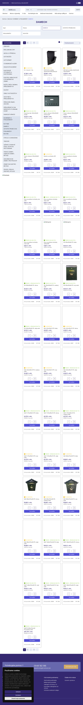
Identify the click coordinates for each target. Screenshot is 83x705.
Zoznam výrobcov (70, 680)
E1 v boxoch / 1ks (28, 70)
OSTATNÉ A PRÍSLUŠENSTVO (9, 98)
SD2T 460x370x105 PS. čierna (71, 542)
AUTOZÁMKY (8, 60)
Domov (71, 13)
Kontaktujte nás (33, 13)
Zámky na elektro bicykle (10, 165)
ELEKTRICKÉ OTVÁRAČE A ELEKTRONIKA (8, 72)
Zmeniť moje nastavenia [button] (18, 698)
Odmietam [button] (18, 695)
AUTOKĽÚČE (7, 57)
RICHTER (6, 134)
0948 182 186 (5, 3)
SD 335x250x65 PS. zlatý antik (32, 328)
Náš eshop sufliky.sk (61, 13)
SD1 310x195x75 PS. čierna (70, 328)
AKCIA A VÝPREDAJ (10, 53)
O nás (24, 13)
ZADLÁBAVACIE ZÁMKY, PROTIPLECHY (10, 160)
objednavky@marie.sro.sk (42, 668)
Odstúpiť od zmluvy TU (50, 684)
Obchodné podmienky (50, 680)
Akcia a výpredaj (15, 13)
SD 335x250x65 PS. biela (69, 242)
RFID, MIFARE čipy (9, 50)
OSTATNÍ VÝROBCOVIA (10, 129)
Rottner (6, 124)
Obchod (4, 13)
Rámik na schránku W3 (50, 156)
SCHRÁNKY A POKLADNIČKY (20, 19)
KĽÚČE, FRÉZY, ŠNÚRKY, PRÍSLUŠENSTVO (11, 85)
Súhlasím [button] (18, 691)
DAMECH (6, 126)
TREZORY (6, 141)
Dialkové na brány (10, 67)
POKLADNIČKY (8, 131)
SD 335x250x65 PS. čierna (31, 285)
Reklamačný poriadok (50, 682)
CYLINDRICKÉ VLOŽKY (10, 64)
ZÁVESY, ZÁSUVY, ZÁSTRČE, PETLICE (9, 170)
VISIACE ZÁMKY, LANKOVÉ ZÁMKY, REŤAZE (9, 153)
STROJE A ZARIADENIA (11, 138)
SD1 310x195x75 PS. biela (50, 328)
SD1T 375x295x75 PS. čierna (51, 413)
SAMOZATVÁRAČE (9, 114)
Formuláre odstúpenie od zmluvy (51, 687)
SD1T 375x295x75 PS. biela (31, 413)
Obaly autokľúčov (10, 93)
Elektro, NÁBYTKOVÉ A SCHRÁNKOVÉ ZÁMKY (10, 79)
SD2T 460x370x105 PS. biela (51, 542)
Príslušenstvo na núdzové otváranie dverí (10, 109)
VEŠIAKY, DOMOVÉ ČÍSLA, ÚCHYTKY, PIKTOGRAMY (9, 146)
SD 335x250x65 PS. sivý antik (71, 285)
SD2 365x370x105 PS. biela (70, 456)
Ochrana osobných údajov (51, 690)
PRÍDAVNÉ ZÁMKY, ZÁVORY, (9, 103)
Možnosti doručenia (46, 13)
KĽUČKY (6, 90)
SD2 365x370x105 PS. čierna (31, 499)
